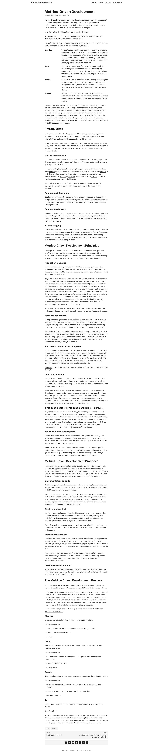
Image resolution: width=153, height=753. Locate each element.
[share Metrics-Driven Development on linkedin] (69, 742)
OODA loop (84, 588)
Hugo (83, 750)
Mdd (47, 728)
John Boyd (102, 588)
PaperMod (88, 750)
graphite (63, 176)
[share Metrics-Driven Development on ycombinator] (87, 742)
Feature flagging (51, 229)
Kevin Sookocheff (40, 2)
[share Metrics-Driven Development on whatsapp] (80, 742)
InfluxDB (71, 176)
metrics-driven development (77, 32)
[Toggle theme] (51, 2)
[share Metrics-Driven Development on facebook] (76, 742)
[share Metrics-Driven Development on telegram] (83, 742)
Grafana (94, 176)
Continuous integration (53, 197)
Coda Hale (48, 367)
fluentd (103, 171)
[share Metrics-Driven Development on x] (66, 742)
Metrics (52, 171)
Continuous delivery (52, 213)
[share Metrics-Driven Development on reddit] (73, 742)
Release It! (98, 299)
